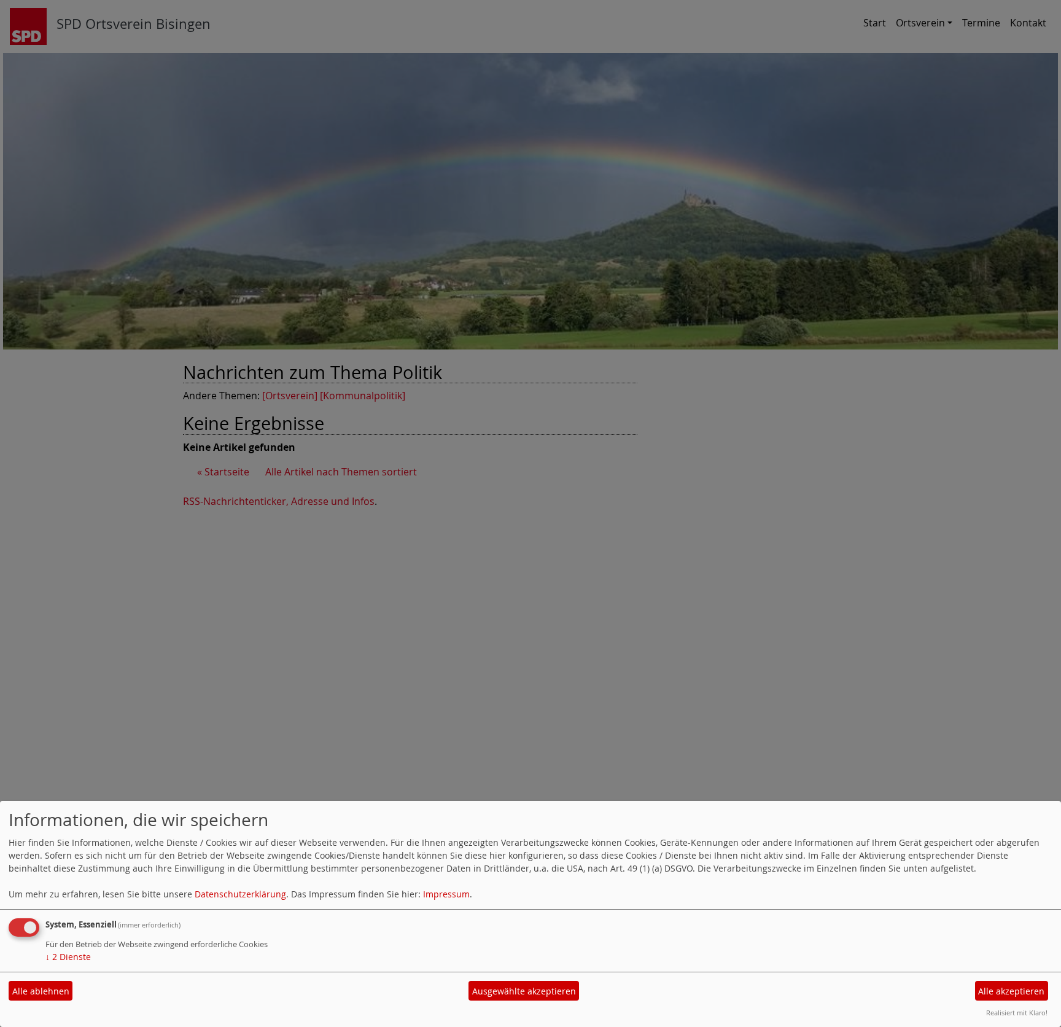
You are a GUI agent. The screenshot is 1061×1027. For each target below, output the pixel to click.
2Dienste (68, 957)
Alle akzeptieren (1011, 991)
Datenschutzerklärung (240, 894)
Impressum (446, 894)
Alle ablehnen (40, 991)
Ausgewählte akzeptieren (524, 991)
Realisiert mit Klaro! (1016, 1012)
